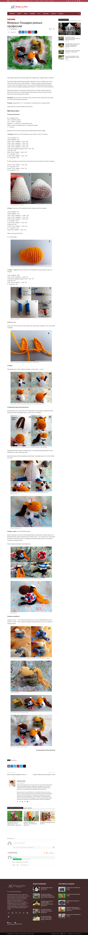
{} (31, 847)
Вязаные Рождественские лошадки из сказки (44, 774)
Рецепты (61, 13)
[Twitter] (75, 1)
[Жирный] (14, 847)
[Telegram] (32, 32)
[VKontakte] (77, 1)
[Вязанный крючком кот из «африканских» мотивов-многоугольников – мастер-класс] (14, 816)
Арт (39, 13)
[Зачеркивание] (20, 847)
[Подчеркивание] (18, 847)
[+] (33, 847)
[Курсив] (16, 847)
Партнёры (52, 0)
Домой (8, 17)
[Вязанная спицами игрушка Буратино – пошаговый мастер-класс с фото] (31, 816)
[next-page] (10, 828)
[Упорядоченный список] (22, 847)
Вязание (12, 13)
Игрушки (13, 19)
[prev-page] (8, 828)
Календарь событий (55, 933)
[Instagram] (68, 1)
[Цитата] (26, 847)
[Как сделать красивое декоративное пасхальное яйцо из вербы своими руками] (61, 38)
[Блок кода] (28, 847)
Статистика (78, 933)
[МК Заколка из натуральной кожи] (61, 902)
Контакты (42, 0)
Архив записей (70, 933)
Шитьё (19, 13)
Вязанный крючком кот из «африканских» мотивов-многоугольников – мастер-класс (14, 824)
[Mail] (23, 801)
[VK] (20, 32)
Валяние (32, 13)
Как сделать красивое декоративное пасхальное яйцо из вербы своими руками (72, 38)
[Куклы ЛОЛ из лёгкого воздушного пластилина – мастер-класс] (61, 52)
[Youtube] (80, 1)
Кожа (25, 13)
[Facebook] (66, 1)
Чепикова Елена (13, 28)
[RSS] (73, 1)
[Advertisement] (56, 7)
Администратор (62, 33)
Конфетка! (47, 0)
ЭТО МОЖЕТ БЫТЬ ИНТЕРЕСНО (15, 808)
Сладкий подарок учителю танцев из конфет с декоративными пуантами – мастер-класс (72, 45)
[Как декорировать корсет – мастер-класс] (69, 29)
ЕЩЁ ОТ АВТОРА (28, 808)
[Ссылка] (30, 847)
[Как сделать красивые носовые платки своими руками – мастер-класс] (61, 57)
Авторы (53, 13)
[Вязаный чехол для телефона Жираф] (61, 896)
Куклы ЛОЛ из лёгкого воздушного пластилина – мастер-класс (47, 911)
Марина (15, 857)
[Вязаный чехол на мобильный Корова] (61, 889)
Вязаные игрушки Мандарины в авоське (16, 774)
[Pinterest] (71, 1)
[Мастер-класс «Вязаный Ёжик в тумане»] (61, 916)
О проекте (37, 0)
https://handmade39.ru (21, 782)
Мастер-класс (14, 760)
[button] (79, 13)
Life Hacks (45, 13)
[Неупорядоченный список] (24, 847)
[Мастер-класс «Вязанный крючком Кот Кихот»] (47, 816)
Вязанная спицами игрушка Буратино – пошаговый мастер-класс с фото (30, 824)
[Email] (35, 32)
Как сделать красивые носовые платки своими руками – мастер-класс (72, 57)
